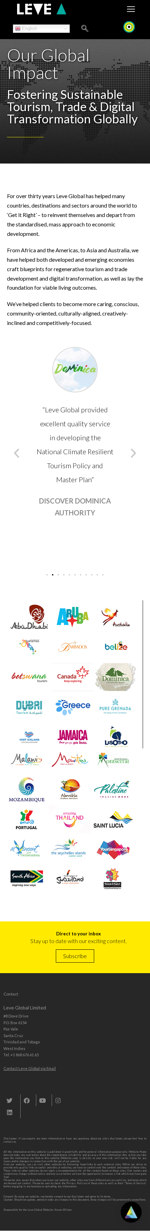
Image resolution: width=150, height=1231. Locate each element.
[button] (16, 453)
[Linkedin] (9, 1112)
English (29, 28)
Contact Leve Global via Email (29, 1068)
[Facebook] (26, 1100)
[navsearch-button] (85, 29)
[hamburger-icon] (131, 9)
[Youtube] (42, 1100)
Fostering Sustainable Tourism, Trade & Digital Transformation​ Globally (72, 106)
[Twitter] (9, 1100)
